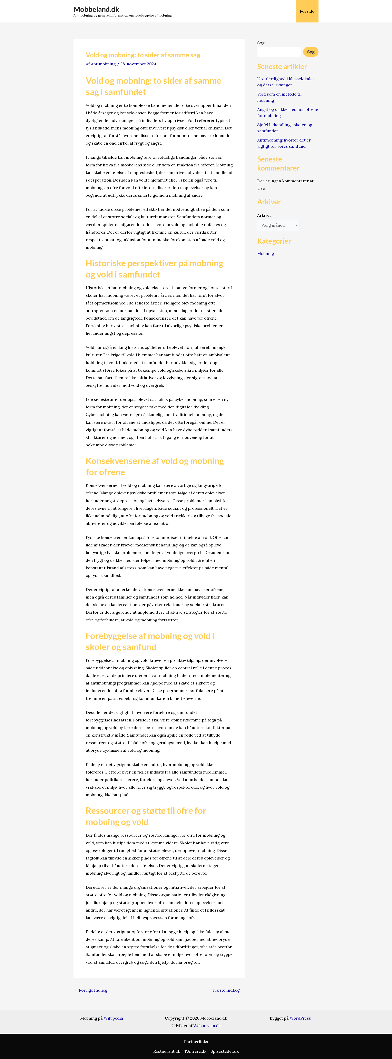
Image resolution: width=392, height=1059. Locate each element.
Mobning (265, 253)
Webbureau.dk (207, 1025)
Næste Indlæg (229, 990)
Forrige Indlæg (90, 990)
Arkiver (264, 215)
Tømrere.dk (195, 1051)
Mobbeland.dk (96, 9)
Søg (260, 42)
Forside (307, 11)
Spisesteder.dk (224, 1051)
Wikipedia (113, 1018)
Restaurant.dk (166, 1051)
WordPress (300, 1018)
